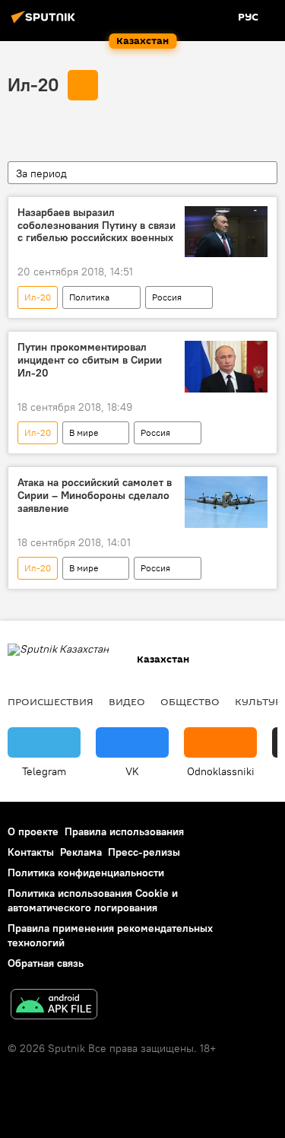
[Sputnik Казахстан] (46, 23)
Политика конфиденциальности (86, 872)
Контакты (31, 852)
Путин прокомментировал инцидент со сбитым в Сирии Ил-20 (89, 360)
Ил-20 (33, 84)
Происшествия (50, 701)
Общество (190, 701)
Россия (167, 297)
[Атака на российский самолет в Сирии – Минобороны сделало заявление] (226, 502)
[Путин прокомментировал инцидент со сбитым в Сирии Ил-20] (226, 367)
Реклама (81, 852)
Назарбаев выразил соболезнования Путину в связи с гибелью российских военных (96, 225)
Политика (89, 297)
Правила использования (124, 831)
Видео (127, 701)
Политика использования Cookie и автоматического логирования (93, 900)
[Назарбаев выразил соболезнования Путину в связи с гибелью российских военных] (226, 232)
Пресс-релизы (144, 852)
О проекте (33, 831)
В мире (83, 432)
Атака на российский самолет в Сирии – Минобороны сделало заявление (94, 495)
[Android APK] (54, 1006)
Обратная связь (46, 963)
